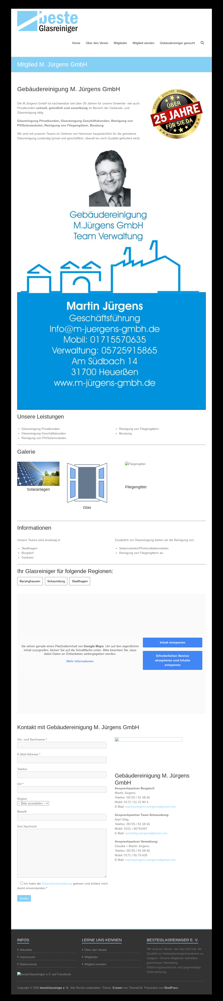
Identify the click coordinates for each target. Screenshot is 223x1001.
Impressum (27, 957)
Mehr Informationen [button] (80, 661)
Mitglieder (120, 43)
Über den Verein (97, 43)
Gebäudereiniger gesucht (177, 43)
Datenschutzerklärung (57, 883)
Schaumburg (56, 581)
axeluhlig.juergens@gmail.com (146, 833)
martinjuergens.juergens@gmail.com (150, 806)
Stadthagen (80, 581)
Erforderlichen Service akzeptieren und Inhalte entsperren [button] (172, 660)
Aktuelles (26, 950)
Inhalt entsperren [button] (172, 642)
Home (76, 43)
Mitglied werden (143, 43)
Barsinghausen (30, 581)
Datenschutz (28, 964)
